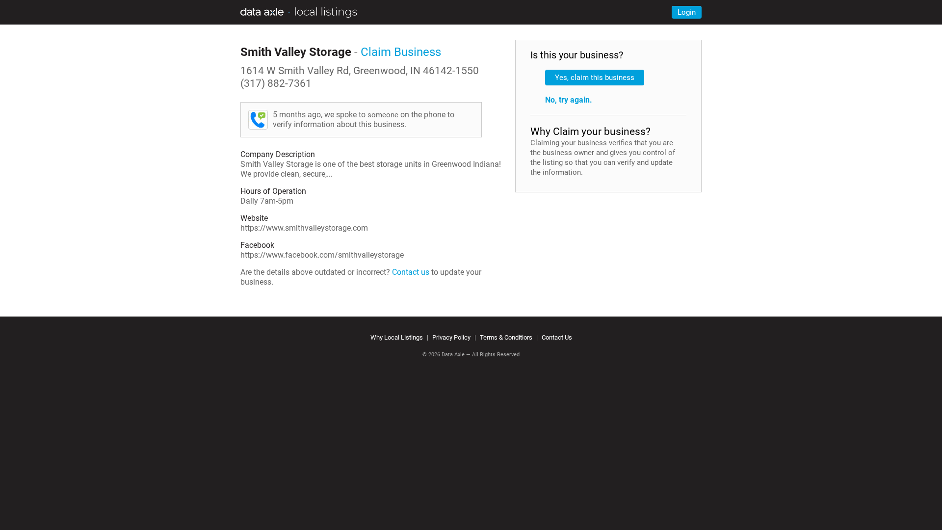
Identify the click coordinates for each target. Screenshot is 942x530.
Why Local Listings (396, 337)
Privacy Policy (451, 337)
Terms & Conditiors (506, 337)
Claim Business (401, 52)
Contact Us (557, 337)
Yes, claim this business (594, 77)
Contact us (410, 272)
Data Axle (453, 354)
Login (687, 12)
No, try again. (568, 100)
